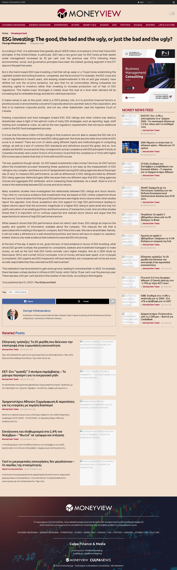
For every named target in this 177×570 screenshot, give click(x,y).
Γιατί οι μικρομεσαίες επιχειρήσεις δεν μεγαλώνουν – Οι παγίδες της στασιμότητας (38, 463)
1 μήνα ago (166, 269)
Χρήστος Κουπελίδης (12, 469)
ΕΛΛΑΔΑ (138, 24)
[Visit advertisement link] (148, 75)
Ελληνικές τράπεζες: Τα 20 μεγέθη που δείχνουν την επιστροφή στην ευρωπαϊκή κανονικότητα (37, 343)
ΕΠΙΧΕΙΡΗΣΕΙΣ (61, 24)
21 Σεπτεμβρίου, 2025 (34, 469)
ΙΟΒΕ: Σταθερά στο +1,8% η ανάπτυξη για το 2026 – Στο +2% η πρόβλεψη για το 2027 (156, 298)
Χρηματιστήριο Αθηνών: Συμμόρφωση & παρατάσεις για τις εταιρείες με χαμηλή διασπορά (38, 403)
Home (5, 33)
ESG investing (21, 292)
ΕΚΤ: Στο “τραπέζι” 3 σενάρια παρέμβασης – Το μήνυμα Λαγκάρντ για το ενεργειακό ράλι (34, 373)
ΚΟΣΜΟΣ (104, 24)
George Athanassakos (14, 43)
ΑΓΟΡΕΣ (75, 24)
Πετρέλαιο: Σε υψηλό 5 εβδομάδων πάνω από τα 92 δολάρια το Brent (156, 217)
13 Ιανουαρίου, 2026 (29, 409)
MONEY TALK (89, 24)
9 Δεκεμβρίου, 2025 (29, 439)
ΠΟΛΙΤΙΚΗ (125, 24)
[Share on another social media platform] (113, 301)
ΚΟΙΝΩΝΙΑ (128, 532)
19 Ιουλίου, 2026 (27, 350)
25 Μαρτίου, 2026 (28, 379)
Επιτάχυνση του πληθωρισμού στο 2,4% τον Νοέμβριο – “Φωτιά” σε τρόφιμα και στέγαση (33, 433)
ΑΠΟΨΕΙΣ (150, 24)
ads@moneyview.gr (93, 553)
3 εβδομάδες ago (149, 134)
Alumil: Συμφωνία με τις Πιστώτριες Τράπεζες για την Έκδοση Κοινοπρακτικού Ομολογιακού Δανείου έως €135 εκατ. (158, 193)
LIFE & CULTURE (167, 24)
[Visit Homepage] (88, 13)
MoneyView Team (10, 349)
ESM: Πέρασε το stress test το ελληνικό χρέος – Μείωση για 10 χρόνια (158, 145)
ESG (114, 24)
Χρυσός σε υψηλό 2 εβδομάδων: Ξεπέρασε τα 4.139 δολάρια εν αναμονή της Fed (157, 238)
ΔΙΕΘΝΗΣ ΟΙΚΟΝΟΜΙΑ (40, 24)
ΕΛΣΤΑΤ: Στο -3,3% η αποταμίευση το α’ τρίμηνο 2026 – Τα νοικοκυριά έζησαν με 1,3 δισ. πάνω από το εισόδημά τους (158, 121)
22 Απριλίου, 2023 (37, 43)
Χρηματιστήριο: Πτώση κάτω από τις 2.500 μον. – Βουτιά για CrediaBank (157, 317)
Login (141, 2)
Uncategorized (19, 33)
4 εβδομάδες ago (149, 179)
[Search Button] (173, 2)
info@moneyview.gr (94, 550)
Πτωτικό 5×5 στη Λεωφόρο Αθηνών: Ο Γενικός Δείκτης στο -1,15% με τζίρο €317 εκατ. (157, 280)
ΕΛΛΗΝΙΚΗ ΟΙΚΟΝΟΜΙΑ (13, 24)
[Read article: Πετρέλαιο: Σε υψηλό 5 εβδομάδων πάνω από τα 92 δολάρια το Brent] (130, 219)
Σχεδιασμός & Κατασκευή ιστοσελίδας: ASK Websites (99, 565)
